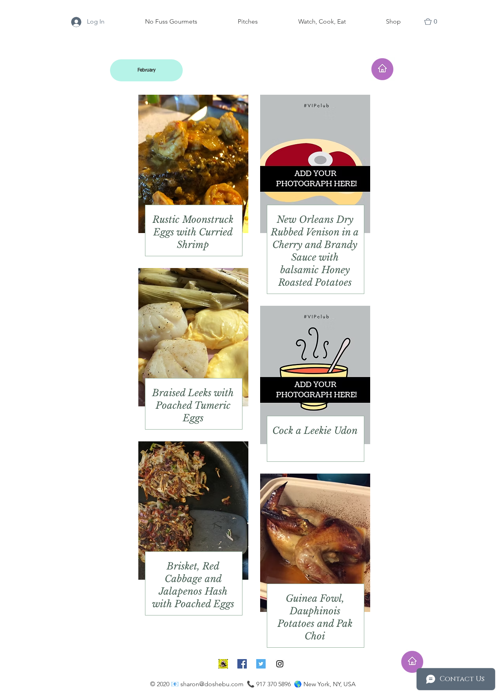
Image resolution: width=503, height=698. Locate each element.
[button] (434, 21)
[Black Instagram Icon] (280, 664)
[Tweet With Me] (261, 664)
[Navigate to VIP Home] (412, 662)
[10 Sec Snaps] (223, 664)
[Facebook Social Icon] (242, 664)
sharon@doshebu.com (212, 684)
